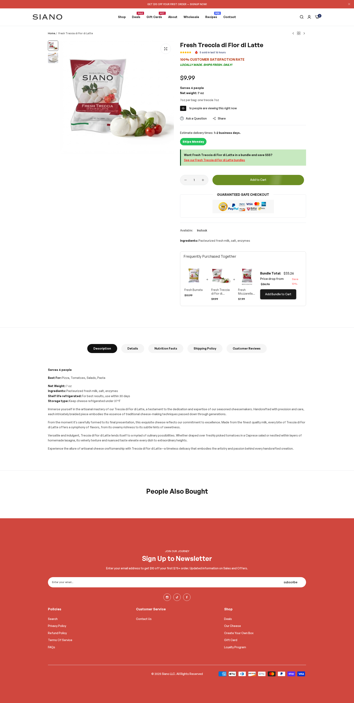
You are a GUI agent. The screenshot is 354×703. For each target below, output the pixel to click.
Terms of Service (60, 640)
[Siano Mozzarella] (47, 17)
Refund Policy (57, 633)
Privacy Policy (57, 626)
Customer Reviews (247, 348)
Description (102, 348)
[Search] (301, 17)
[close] (349, 4)
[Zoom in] (166, 49)
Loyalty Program (235, 647)
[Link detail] (167, 597)
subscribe (290, 582)
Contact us (144, 619)
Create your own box (238, 633)
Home (51, 33)
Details (132, 348)
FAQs (51, 647)
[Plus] (202, 180)
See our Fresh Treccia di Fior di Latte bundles (214, 160)
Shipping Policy (205, 348)
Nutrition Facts (165, 348)
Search (53, 619)
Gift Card (230, 640)
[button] (185, 52)
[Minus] (185, 180)
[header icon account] (309, 17)
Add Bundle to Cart (278, 294)
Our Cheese (232, 626)
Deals (228, 619)
